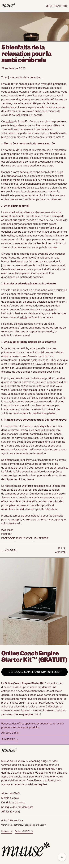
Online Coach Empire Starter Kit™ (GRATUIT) (34, 656)
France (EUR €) (23, 831)
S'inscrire (8, 739)
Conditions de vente (13, 802)
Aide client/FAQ (10, 793)
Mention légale (10, 797)
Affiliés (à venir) (10, 811)
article (9, 121)
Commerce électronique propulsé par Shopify (23, 825)
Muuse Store (16, 820)
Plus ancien (60, 550)
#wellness (7, 529)
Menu (49, 6)
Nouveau (10, 550)
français (5, 831)
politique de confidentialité (17, 807)
